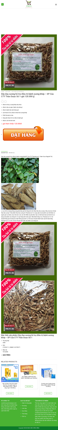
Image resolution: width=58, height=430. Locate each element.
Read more (10, 393)
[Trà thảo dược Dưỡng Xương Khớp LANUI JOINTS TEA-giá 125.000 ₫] (48, 373)
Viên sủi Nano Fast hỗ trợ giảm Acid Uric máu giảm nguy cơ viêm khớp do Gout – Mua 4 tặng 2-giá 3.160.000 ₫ (9, 386)
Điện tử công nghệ (26, 403)
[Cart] (56, 4)
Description (4, 152)
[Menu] (2, 4)
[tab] (4, 152)
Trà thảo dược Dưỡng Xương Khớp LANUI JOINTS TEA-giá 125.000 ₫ (48, 385)
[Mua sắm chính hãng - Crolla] (29, 4)
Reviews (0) (11, 152)
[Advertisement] (29, 20)
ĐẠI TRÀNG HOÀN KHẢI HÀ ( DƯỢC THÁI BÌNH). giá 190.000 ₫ (29, 377)
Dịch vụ (24, 416)
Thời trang (24, 413)
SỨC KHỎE (7, 91)
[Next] (57, 380)
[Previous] (1, 380)
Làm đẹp (24, 408)
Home (2, 91)
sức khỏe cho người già (18, 91)
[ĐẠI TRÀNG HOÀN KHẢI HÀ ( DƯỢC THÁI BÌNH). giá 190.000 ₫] (29, 370)
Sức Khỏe (24, 411)
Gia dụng (24, 405)
